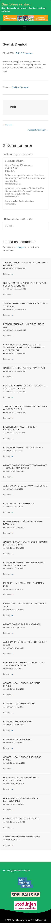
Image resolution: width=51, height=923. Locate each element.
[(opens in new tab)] (25, 883)
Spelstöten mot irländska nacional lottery (21, 836)
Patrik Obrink (10, 471)
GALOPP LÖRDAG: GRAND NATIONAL (21, 819)
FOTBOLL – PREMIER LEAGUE (17, 721)
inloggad (20, 247)
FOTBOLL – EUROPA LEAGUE (17, 739)
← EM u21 (7, 125)
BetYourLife (10, 268)
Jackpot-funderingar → (38, 130)
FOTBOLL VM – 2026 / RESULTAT (18, 503)
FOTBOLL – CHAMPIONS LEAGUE (19, 704)
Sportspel (24, 87)
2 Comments (26, 53)
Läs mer (8, 274)
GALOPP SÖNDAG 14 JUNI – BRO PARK (21, 624)
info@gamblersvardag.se (18, 870)
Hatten (8, 840)
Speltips (15, 87)
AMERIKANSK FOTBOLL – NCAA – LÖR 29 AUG (25, 486)
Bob (17, 53)
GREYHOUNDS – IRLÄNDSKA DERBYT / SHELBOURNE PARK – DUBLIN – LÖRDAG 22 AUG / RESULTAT (24, 347)
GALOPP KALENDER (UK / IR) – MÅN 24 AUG (24, 368)
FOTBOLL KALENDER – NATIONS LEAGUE (23, 447)
